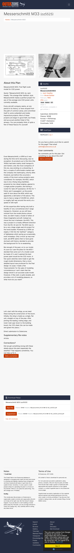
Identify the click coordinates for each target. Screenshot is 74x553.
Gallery (35, 529)
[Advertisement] (37, 36)
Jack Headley (48, 93)
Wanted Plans (37, 533)
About (52, 522)
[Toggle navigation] (69, 5)
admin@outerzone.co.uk (47, 147)
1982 (49, 98)
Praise (35, 540)
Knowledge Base (39, 538)
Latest (35, 524)
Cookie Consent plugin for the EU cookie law (57, 549)
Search (35, 522)
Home (7, 20)
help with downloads (12, 419)
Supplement (11, 414)
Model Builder (49, 95)
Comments (37, 545)
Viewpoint (36, 536)
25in (42, 100)
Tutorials (36, 531)
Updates (36, 543)
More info (59, 542)
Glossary (53, 527)
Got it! (57, 546)
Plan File (10, 408)
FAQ (51, 524)
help (50, 135)
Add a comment (45, 159)
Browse (35, 527)
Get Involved (54, 529)
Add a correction (11, 356)
